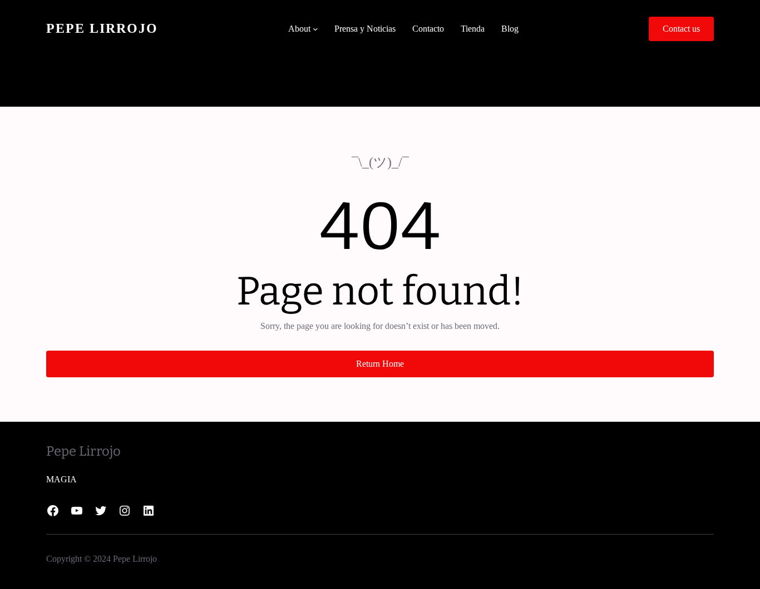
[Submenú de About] (315, 29)
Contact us (681, 28)
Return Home (380, 363)
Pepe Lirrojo (102, 28)
